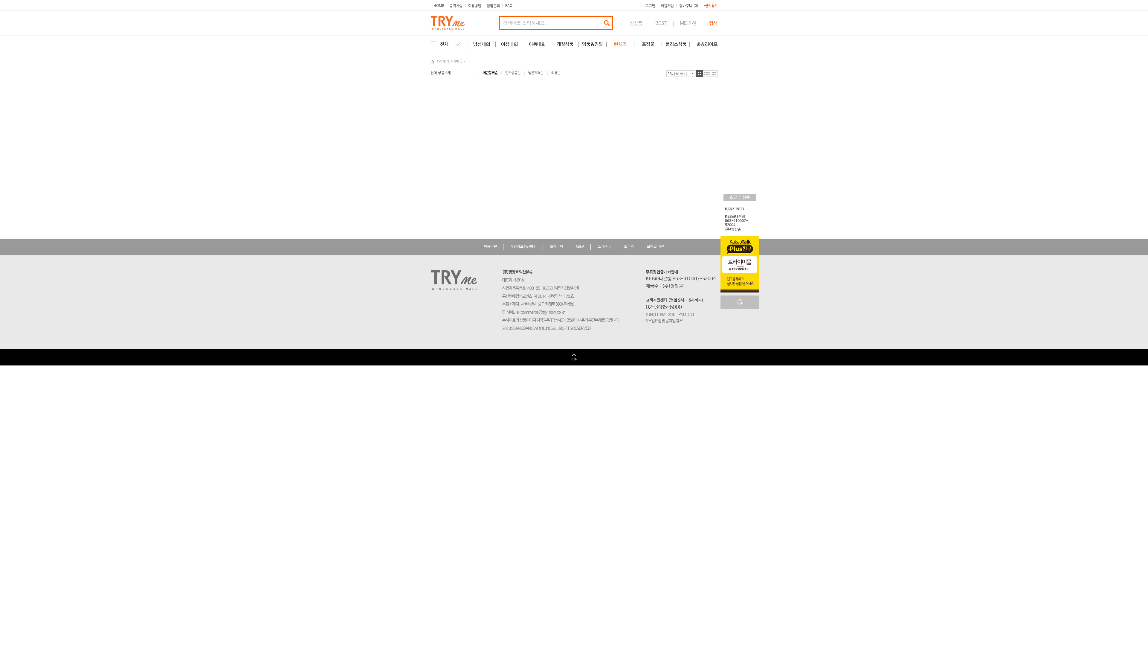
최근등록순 (490, 73)
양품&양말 (592, 44)
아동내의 (537, 44)
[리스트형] (714, 73)
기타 (466, 62)
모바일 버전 (655, 247)
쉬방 (456, 62)
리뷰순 (555, 73)
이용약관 (490, 247)
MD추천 (688, 23)
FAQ (508, 6)
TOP (740, 303)
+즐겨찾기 (711, 6)
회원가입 (667, 6)
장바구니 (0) (688, 6)
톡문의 (629, 247)
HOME (438, 6)
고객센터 (604, 247)
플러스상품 (675, 44)
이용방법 (474, 6)
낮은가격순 (535, 73)
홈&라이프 (707, 44)
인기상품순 (512, 73)
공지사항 (456, 6)
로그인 (650, 6)
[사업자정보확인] (566, 288)
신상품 (636, 23)
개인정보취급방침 (523, 247)
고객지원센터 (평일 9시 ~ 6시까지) (674, 300)
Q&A (580, 247)
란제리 (620, 44)
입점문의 (493, 6)
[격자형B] (707, 73)
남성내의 (481, 44)
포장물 (648, 44)
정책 (713, 23)
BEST (661, 23)
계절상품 (565, 44)
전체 (444, 44)
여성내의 (509, 44)
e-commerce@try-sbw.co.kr (540, 312)
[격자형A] (699, 73)
